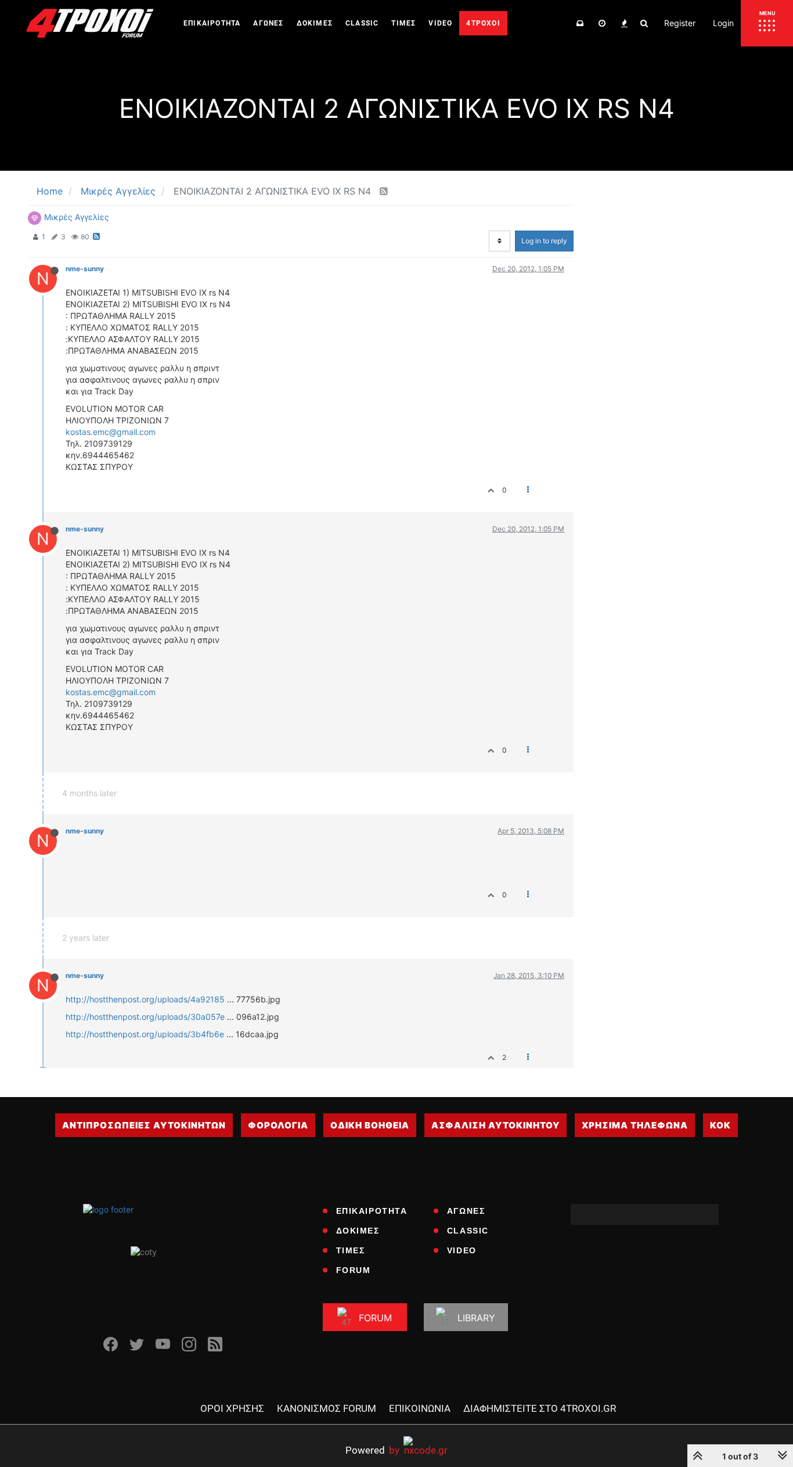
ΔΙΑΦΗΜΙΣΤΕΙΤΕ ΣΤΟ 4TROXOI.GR (539, 1408)
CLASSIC (468, 1230)
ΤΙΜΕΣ (350, 1250)
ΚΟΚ (720, 1125)
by (372, 1449)
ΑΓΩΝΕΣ (466, 1211)
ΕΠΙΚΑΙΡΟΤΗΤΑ (372, 1211)
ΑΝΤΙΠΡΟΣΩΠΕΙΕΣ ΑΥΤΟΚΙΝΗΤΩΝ (144, 1125)
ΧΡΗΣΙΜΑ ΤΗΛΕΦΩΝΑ (635, 1125)
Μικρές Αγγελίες (76, 217)
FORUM (353, 1270)
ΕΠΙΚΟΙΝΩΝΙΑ (419, 1408)
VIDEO (462, 1250)
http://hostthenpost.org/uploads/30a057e (145, 1017)
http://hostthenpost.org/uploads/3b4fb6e (145, 1034)
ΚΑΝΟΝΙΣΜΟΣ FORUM (326, 1408)
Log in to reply (544, 240)
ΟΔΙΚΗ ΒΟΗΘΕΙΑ (369, 1125)
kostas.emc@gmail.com (111, 432)
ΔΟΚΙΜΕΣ (358, 1230)
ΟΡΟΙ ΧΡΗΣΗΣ (232, 1408)
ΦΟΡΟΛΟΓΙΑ (278, 1125)
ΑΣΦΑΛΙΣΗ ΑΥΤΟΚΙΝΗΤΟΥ (495, 1125)
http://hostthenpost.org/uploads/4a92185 (145, 999)
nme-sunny (85, 268)
